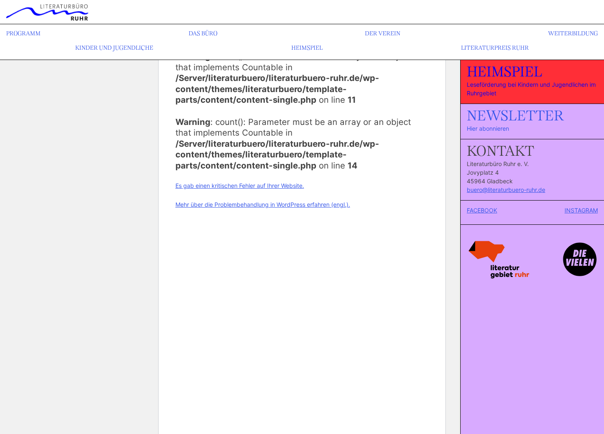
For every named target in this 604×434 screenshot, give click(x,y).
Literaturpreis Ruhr (495, 48)
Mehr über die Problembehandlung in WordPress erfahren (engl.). (262, 204)
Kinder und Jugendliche (114, 48)
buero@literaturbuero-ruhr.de (506, 189)
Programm (23, 34)
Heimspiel (307, 48)
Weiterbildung (573, 34)
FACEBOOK (482, 210)
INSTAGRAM (581, 210)
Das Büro (203, 34)
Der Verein (382, 34)
